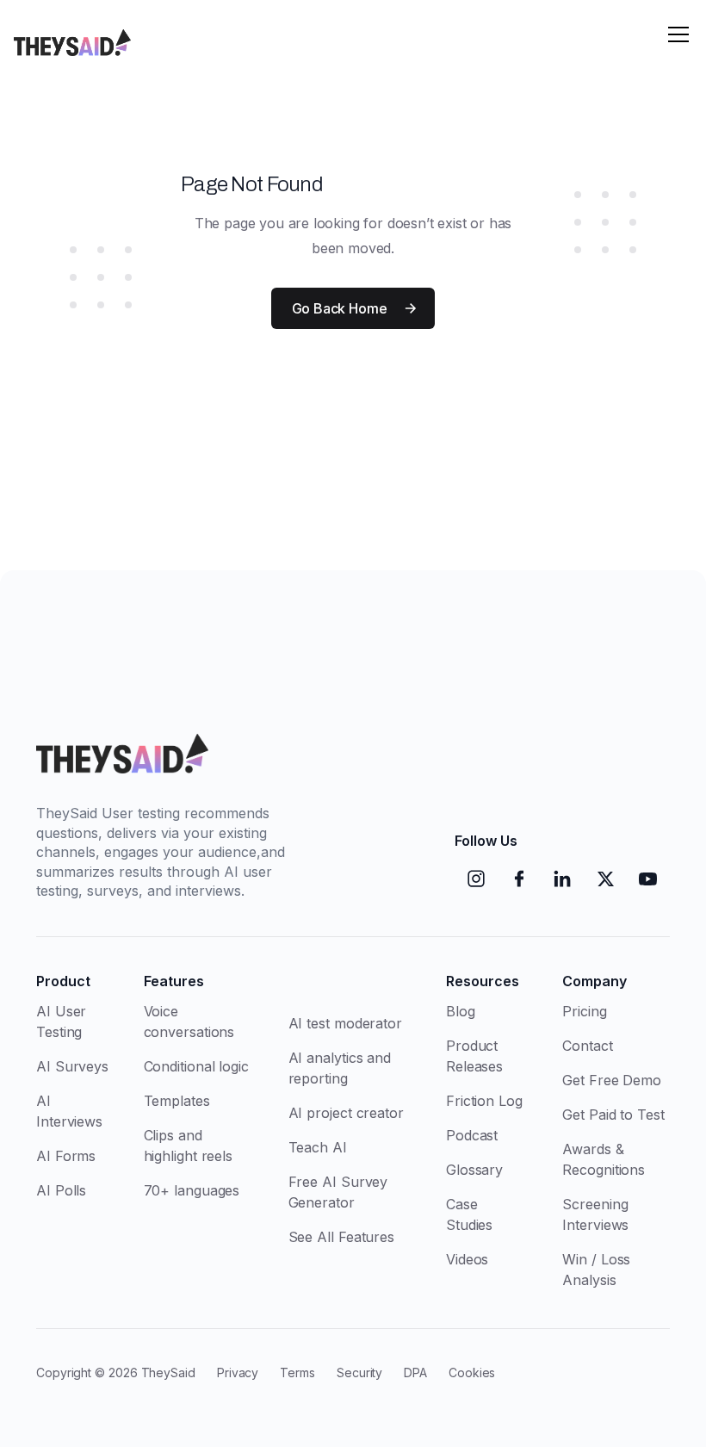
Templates (177, 1100)
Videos (467, 1259)
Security (359, 1372)
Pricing (584, 1011)
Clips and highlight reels (188, 1145)
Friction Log (484, 1100)
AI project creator (346, 1112)
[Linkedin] (562, 879)
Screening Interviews (595, 1214)
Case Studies (469, 1214)
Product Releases (474, 1056)
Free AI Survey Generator (338, 1192)
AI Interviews (69, 1111)
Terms (297, 1372)
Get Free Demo (611, 1080)
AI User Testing (61, 1021)
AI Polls (61, 1190)
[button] (678, 34)
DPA (415, 1372)
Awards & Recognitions (603, 1159)
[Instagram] (476, 879)
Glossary (474, 1169)
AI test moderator (345, 1023)
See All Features (341, 1236)
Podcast (472, 1135)
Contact (587, 1045)
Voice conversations (189, 1021)
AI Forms (66, 1155)
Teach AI (317, 1147)
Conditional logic (196, 1066)
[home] (72, 34)
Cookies (472, 1372)
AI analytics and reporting (339, 1068)
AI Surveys (72, 1066)
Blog (460, 1011)
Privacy (237, 1372)
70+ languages (192, 1190)
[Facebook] (519, 879)
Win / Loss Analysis (596, 1270)
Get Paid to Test (613, 1114)
